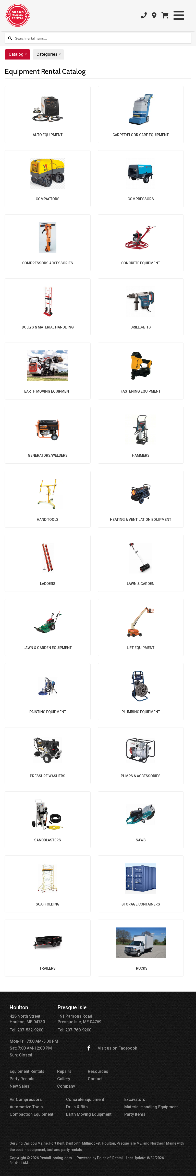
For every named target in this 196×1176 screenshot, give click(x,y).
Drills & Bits (77, 1106)
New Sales (19, 1086)
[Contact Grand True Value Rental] (154, 15)
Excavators (134, 1099)
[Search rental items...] (10, 38)
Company (66, 1086)
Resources (98, 1071)
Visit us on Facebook (117, 1048)
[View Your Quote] (165, 15)
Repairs (64, 1071)
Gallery (63, 1078)
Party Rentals (22, 1078)
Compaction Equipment (31, 1114)
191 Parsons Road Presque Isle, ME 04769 (79, 1019)
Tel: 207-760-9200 (74, 1030)
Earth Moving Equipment (89, 1114)
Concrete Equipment (85, 1099)
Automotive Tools (26, 1106)
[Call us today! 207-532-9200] (144, 15)
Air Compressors (26, 1099)
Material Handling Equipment (151, 1106)
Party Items (134, 1114)
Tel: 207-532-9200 (26, 1030)
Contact (95, 1078)
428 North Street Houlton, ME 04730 (27, 1019)
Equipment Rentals (27, 1071)
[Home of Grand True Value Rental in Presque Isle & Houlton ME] (17, 15)
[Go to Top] (188, 1168)
